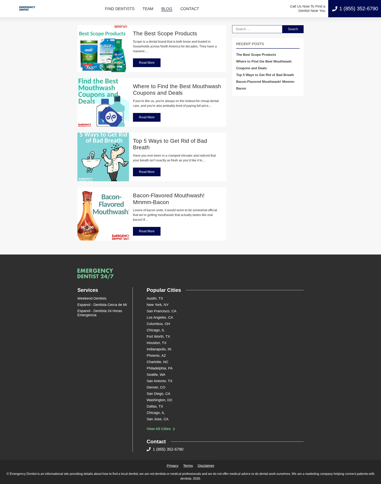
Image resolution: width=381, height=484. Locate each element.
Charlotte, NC (157, 362)
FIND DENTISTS (120, 9)
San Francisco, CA (161, 311)
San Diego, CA (158, 394)
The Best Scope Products (256, 55)
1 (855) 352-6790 (358, 9)
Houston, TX (156, 343)
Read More (147, 62)
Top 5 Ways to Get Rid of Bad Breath (265, 75)
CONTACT (189, 9)
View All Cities (159, 429)
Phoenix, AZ (156, 356)
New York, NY (158, 305)
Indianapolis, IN (159, 349)
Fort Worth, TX (158, 336)
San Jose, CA (157, 419)
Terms (188, 466)
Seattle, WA (156, 375)
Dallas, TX (155, 406)
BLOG (166, 9)
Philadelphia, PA (160, 368)
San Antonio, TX (159, 381)
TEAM (147, 9)
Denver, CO (156, 387)
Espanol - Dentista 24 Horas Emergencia (99, 313)
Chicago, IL (156, 330)
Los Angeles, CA (160, 317)
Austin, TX (155, 298)
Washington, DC (159, 400)
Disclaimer (206, 466)
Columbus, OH (158, 324)
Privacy (172, 466)
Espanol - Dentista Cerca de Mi (102, 305)
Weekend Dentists (91, 298)
